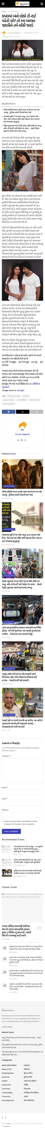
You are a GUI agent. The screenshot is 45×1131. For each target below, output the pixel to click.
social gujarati (8, 404)
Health (4, 1080)
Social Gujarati (14, 32)
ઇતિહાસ (27, 1069)
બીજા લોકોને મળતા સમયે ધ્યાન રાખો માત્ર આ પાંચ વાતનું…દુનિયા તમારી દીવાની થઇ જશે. (22, 111)
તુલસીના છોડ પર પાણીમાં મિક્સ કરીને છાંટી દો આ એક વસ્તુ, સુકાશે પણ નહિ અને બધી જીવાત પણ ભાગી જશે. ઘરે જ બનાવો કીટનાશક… (26, 973)
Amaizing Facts (14, 396)
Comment (6, 756)
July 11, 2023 (6, 730)
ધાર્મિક (26, 1084)
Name (5, 787)
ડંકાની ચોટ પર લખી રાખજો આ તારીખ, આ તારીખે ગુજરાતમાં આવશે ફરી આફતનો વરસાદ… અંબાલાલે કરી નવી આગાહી (22, 723)
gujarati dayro (8, 400)
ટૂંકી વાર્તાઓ (28, 1077)
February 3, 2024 (8, 498)
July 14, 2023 (6, 637)
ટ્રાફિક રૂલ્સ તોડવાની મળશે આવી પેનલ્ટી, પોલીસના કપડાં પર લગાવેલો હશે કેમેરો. (28, 871)
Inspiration (6, 1084)
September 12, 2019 (20, 876)
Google (20, 390)
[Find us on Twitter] (6, 1117)
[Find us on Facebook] (2, 1117)
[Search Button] (42, 4)
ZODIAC (27, 1065)
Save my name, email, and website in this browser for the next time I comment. (20, 822)
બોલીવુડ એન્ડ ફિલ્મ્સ (31, 1092)
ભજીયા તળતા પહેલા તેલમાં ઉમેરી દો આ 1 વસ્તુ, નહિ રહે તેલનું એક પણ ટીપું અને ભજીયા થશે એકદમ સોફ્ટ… (25, 947)
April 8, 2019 (18, 854)
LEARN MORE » (7, 1027)
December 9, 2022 (20, 865)
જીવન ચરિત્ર (28, 1073)
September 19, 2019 (31, 32)
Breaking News (8, 1073)
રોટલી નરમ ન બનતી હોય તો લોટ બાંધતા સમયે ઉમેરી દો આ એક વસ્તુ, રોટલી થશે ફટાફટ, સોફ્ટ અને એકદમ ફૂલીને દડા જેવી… (26, 960)
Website (5, 810)
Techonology (9, 622)
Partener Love (34, 400)
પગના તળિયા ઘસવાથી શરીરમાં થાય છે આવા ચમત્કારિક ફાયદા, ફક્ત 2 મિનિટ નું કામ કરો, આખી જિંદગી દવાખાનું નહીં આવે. (16, 930)
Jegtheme (7, 1126)
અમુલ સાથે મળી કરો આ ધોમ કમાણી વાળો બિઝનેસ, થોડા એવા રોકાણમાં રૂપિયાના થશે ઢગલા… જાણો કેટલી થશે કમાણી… (19, 677)
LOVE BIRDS (21, 400)
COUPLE (26, 396)
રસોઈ (26, 1096)
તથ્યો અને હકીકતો (13, 11)
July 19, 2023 (6, 591)
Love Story (6, 1088)
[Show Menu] (3, 4)
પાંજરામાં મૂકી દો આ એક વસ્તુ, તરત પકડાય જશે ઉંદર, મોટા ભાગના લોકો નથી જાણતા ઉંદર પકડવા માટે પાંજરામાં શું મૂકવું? (22, 119)
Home (4, 11)
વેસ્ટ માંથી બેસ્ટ (29, 1100)
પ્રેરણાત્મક (27, 1088)
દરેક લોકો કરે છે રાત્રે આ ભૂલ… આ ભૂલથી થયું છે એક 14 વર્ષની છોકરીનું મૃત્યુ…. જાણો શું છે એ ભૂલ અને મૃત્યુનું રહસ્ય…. (28, 849)
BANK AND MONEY (9, 1065)
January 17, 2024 (8, 684)
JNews (9, 1123)
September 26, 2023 (8, 545)
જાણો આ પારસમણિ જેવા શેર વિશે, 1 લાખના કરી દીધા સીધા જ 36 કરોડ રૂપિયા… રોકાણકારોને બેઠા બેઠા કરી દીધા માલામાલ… (25, 986)
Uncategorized (8, 1100)
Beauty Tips (7, 1069)
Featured (5, 1077)
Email (5, 798)
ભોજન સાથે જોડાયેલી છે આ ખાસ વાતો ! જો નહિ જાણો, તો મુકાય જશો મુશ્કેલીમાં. (27, 861)
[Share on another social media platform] (36, 412)
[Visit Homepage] (22, 3)
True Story (6, 1096)
